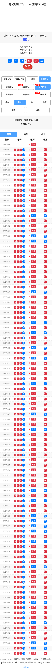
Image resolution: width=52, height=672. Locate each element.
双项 (13, 110)
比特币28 (44, 79)
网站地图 (26, 667)
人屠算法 (42, 87)
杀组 (20, 102)
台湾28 (32, 79)
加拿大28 (7, 79)
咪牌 (27, 66)
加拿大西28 (19, 79)
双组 (38, 110)
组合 (7, 102)
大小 (32, 102)
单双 (45, 102)
